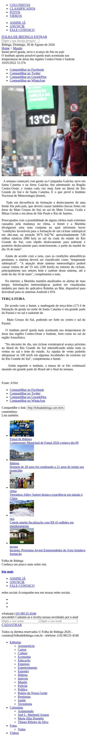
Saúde (22, 700)
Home (6, 48)
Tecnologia (25, 704)
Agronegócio (26, 646)
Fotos (13, 725)
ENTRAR (40, 36)
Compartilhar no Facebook (27, 69)
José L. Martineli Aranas (33, 714)
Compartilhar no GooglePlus (28, 77)
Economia (24, 656)
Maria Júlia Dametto (31, 718)
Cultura (22, 653)
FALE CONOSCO (22, 30)
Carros (22, 649)
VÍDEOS (16, 16)
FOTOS (15, 12)
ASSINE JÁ (18, 22)
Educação (24, 660)
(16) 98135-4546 (25, 613)
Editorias (15, 642)
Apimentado (26, 711)
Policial (22, 685)
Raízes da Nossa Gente (32, 693)
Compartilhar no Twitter (25, 73)
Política (22, 689)
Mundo (17, 48)
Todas (21, 729)
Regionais (24, 696)
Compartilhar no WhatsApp (27, 80)
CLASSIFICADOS (22, 8)
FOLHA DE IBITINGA (17, 36)
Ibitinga (23, 675)
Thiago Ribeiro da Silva (33, 722)
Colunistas (16, 707)
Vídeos (14, 733)
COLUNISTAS (20, 5)
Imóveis (23, 678)
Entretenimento (27, 667)
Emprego (24, 664)
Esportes (23, 671)
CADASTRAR (12, 625)
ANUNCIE (17, 26)
